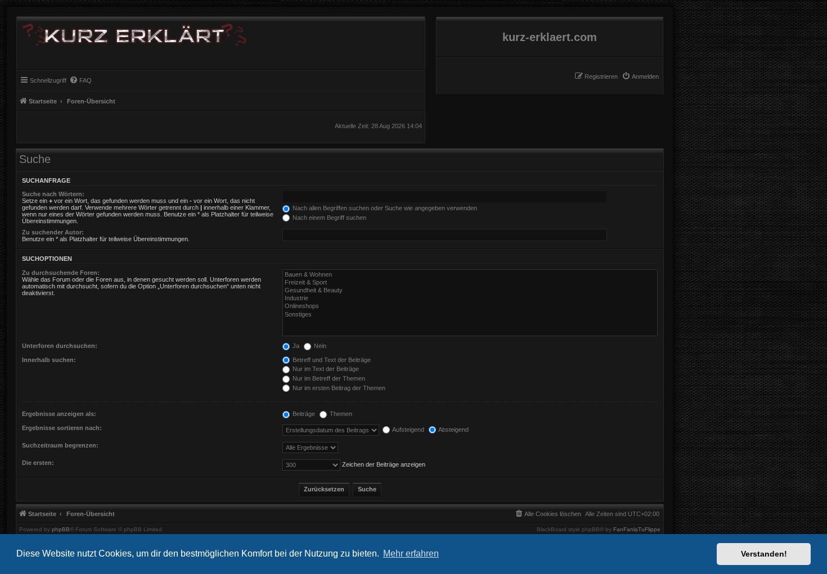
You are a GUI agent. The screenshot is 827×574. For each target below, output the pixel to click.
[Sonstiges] (470, 315)
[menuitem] (640, 76)
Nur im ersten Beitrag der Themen (338, 388)
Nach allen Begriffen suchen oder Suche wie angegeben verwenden (384, 208)
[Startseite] (131, 32)
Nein (319, 345)
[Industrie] (470, 298)
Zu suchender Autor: (53, 232)
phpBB (61, 529)
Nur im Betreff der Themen (328, 378)
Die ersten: (38, 462)
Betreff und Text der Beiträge (331, 359)
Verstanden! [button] (764, 553)
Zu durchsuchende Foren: (61, 272)
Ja (295, 345)
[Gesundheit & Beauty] (470, 291)
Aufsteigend (407, 429)
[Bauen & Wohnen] (470, 275)
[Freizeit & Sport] (470, 283)
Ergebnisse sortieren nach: (62, 427)
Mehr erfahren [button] (411, 553)
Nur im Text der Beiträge (325, 368)
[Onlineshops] (470, 306)
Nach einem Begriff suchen (328, 217)
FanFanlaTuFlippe (636, 529)
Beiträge (303, 413)
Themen (340, 413)
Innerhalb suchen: (49, 359)
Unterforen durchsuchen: (59, 345)
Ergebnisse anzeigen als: (59, 413)
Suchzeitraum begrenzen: (60, 445)
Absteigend (453, 429)
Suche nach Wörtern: (53, 194)
